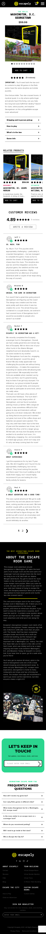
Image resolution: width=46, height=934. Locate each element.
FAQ (4, 878)
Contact (5, 870)
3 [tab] (17, 65)
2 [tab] (15, 65)
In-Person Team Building (32, 882)
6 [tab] (25, 65)
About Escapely (10, 867)
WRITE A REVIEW (23, 227)
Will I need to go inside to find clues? (17, 830)
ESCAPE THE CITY (11, 887)
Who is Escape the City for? (13, 837)
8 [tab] (30, 65)
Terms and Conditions (29, 931)
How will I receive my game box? (15, 796)
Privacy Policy (15, 931)
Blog (4, 882)
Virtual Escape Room (31, 870)
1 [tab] (12, 65)
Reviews (5, 874)
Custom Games (29, 894)
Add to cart (21, 71)
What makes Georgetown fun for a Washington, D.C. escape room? (21, 809)
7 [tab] (27, 65)
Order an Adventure (10, 897)
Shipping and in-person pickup (19, 120)
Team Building (31, 867)
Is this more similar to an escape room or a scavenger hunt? (19, 817)
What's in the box (14, 132)
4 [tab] (20, 65)
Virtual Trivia (28, 878)
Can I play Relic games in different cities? (18, 802)
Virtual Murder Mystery (32, 874)
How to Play (7, 894)
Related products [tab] (13, 151)
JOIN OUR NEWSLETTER (23, 904)
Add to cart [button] (13, 200)
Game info (11, 138)
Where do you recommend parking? (16, 824)
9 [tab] (32, 65)
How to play (12, 126)
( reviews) (30, 78)
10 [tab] (35, 65)
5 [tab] (22, 65)
